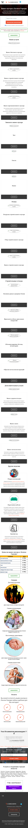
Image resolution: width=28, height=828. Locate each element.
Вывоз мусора (8, 746)
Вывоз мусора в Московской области (20, 746)
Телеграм (22, 30)
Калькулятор (14, 35)
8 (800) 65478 (14, 2)
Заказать (14, 64)
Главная (2, 746)
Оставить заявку (14, 809)
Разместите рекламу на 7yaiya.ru (14, 787)
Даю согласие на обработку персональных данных (14, 25)
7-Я (3, 796)
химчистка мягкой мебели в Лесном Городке (12, 539)
